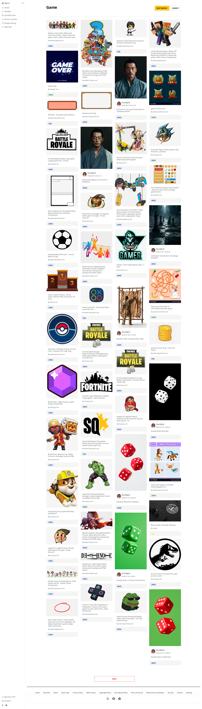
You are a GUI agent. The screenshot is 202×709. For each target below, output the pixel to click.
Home (37, 693)
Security (170, 693)
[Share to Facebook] (72, 27)
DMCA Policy (91, 693)
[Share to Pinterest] (76, 27)
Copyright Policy (105, 693)
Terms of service (137, 693)
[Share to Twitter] (68, 27)
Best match (162, 8)
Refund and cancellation (155, 693)
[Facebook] (114, 698)
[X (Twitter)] (2, 705)
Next (114, 679)
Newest (175, 8)
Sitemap (189, 693)
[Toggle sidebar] (22, 3)
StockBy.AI (126, 102)
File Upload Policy (121, 693)
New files (46, 693)
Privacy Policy (78, 693)
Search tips (65, 693)
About (55, 693)
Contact (180, 693)
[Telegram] (6, 705)
